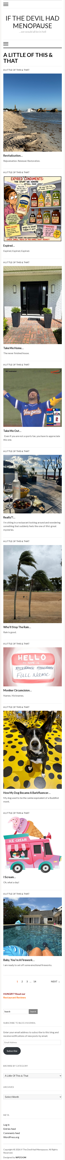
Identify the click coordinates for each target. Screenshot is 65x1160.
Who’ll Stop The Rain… (17, 627)
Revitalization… (13, 155)
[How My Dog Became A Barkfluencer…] (32, 749)
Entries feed (9, 1128)
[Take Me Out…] (32, 397)
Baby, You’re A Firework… (19, 960)
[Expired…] (32, 208)
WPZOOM (21, 1157)
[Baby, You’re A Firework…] (32, 926)
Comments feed (11, 1133)
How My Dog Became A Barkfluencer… (26, 792)
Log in (6, 1124)
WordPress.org (11, 1137)
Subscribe (12, 1050)
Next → (55, 981)
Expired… (9, 245)
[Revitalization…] (32, 112)
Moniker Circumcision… (17, 690)
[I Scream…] (32, 844)
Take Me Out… (12, 430)
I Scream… (9, 877)
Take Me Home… (13, 348)
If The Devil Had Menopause (32, 22)
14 (34, 981)
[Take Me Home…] (32, 304)
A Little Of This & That (16, 70)
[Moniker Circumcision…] (32, 666)
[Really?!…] (32, 483)
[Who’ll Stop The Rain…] (32, 583)
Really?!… (9, 517)
